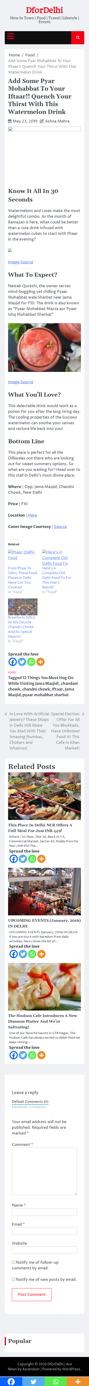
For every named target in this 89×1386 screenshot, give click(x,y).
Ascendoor (31, 1369)
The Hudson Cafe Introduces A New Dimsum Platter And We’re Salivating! (42, 1021)
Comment (22, 1144)
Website (19, 1243)
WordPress (71, 1369)
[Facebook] (13, 662)
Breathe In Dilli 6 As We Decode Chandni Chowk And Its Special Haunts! (21, 627)
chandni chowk (36, 689)
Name (19, 1205)
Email (18, 1224)
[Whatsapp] (31, 662)
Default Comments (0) (30, 1102)
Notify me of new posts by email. (46, 1279)
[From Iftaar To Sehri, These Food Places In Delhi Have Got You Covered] (22, 557)
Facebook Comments (29, 1107)
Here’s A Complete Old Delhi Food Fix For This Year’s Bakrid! (56, 578)
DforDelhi (44, 10)
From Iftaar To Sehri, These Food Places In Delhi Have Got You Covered (22, 578)
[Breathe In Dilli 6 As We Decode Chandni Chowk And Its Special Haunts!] (22, 606)
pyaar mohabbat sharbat (46, 695)
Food (12, 672)
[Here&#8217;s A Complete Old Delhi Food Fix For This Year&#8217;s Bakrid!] (57, 557)
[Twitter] (22, 662)
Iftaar (57, 689)
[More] (40, 662)
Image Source (20, 262)
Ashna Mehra (57, 121)
